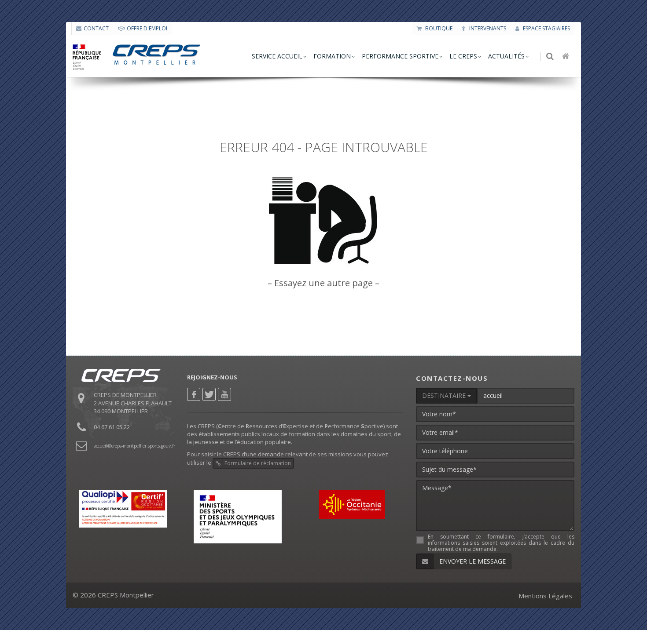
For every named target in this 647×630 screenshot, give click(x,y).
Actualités (506, 56)
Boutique (438, 28)
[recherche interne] (550, 56)
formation (332, 56)
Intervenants (487, 28)
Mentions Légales (545, 595)
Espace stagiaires (546, 28)
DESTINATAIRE (444, 395)
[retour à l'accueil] (566, 56)
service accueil (277, 56)
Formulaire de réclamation (257, 463)
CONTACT (96, 28)
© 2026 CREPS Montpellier (113, 594)
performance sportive (400, 56)
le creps (463, 56)
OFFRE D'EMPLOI (147, 28)
